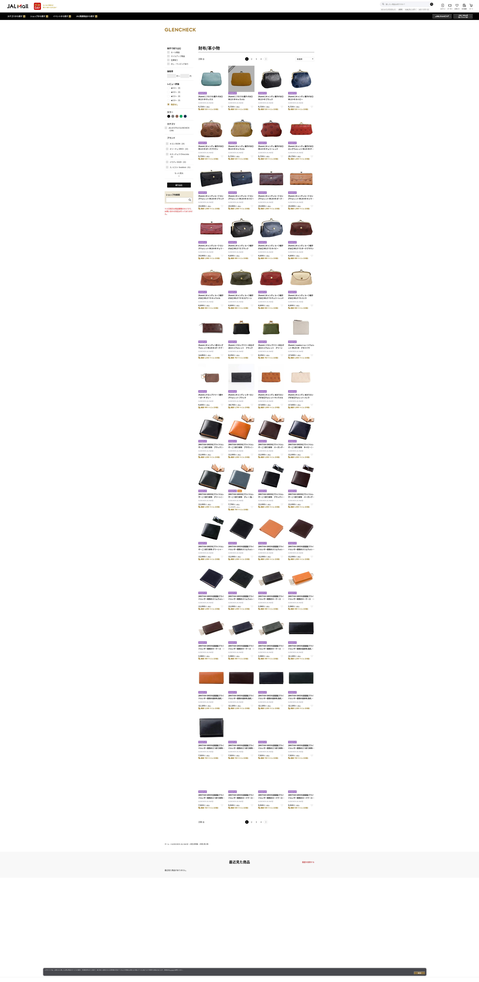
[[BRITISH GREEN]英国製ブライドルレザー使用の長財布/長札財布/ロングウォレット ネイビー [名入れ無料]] (271, 679)
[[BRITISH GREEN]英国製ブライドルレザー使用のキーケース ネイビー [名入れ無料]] (241, 629)
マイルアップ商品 (178, 56)
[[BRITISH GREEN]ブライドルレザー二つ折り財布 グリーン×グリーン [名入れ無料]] (211, 530)
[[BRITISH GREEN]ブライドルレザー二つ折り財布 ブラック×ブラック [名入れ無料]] (271, 478)
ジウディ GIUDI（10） (178, 162)
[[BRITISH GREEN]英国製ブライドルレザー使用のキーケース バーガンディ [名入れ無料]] (211, 629)
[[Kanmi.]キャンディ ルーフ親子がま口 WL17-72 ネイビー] (271, 229)
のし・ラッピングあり (179, 64)
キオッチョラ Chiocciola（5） (179, 155)
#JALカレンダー (410, 9)
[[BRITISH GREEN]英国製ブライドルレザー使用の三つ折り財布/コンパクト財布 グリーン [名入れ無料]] (211, 779)
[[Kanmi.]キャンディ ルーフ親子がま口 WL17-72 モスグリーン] (241, 279)
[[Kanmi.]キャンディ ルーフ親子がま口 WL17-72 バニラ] (301, 279)
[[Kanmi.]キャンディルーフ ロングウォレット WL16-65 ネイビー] (241, 180)
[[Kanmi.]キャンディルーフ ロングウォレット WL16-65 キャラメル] (301, 180)
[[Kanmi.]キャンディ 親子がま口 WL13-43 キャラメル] (241, 130)
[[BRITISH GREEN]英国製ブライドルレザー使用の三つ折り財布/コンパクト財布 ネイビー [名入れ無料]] (301, 729)
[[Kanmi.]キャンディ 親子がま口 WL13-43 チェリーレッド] (271, 130)
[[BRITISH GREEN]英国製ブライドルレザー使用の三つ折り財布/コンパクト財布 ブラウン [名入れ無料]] (241, 729)
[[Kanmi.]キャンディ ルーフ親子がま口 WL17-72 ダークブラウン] (301, 229)
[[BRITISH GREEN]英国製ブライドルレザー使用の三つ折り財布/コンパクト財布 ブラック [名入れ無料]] (211, 729)
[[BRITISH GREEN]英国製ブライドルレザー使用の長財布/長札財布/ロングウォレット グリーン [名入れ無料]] (301, 679)
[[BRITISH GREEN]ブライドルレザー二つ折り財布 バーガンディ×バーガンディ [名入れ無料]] (301, 478)
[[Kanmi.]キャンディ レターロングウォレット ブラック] (241, 378)
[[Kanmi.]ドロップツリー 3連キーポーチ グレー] (211, 378)
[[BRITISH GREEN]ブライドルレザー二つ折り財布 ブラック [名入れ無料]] (211, 428)
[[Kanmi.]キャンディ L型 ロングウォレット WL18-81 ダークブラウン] (211, 329)
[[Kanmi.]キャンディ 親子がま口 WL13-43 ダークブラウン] (211, 130)
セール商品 (175, 52)
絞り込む (179, 185)
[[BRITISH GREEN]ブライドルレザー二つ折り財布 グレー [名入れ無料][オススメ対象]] (241, 478)
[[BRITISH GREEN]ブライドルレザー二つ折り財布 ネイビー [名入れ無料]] (301, 428)
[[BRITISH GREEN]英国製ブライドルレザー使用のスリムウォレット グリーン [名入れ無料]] (241, 580)
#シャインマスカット (388, 9)
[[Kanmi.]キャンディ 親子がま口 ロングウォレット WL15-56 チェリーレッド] (301, 130)
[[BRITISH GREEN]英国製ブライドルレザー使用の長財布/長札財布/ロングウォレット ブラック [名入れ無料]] (301, 629)
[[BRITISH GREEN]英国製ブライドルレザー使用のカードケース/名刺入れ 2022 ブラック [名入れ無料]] (241, 779)
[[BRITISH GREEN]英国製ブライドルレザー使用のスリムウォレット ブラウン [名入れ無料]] (271, 530)
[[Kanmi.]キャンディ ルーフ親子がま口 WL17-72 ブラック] (241, 229)
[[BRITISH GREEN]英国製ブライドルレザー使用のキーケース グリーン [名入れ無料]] (271, 629)
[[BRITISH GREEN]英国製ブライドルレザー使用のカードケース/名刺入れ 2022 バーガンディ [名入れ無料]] (301, 779)
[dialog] (234, 972)
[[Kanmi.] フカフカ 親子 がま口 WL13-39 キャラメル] (241, 80)
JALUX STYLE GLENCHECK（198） (178, 129)
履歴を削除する (308, 862)
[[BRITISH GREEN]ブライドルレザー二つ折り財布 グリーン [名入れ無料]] (211, 478)
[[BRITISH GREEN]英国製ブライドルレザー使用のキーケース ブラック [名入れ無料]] (271, 580)
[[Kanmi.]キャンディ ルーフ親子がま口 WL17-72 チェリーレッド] (271, 279)
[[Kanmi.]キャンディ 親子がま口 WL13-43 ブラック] (271, 80)
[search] (431, 4)
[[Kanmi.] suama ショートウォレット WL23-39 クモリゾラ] (301, 329)
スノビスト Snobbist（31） (181, 167)
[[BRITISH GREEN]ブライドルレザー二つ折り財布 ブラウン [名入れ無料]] (241, 428)
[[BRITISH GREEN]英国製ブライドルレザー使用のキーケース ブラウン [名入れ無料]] (301, 580)
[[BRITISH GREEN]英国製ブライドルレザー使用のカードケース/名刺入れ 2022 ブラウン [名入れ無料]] (271, 779)
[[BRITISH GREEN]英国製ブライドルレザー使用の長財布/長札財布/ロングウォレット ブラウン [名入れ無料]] (211, 679)
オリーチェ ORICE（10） (179, 149)
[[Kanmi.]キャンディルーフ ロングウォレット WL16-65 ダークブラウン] (271, 180)
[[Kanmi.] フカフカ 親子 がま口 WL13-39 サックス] (211, 80)
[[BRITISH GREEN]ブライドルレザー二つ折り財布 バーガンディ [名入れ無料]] (271, 428)
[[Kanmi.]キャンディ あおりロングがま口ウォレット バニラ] (301, 378)
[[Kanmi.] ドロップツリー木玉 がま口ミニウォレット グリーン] (271, 329)
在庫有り (174, 60)
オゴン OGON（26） (178, 143)
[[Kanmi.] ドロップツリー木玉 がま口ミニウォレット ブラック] (241, 329)
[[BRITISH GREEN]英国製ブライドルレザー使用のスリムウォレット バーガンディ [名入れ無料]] (301, 530)
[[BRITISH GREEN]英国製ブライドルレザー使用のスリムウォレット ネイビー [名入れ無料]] (211, 580)
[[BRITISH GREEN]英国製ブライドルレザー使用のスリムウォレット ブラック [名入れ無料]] (241, 530)
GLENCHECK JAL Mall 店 (205, 103)
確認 (419, 973)
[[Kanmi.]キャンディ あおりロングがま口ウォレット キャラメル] (271, 378)
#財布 (400, 9)
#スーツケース (424, 9)
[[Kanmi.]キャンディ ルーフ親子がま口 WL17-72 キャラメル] (211, 279)
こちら (172, 970)
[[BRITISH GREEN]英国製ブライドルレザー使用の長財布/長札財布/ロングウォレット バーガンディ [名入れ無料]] (241, 679)
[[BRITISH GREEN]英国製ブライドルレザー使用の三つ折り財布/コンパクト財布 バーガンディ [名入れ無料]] (271, 729)
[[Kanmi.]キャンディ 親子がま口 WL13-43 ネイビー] (301, 80)
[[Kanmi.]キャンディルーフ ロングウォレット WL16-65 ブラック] (211, 180)
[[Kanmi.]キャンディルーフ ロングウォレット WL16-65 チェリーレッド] (211, 229)
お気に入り (222, 106)
